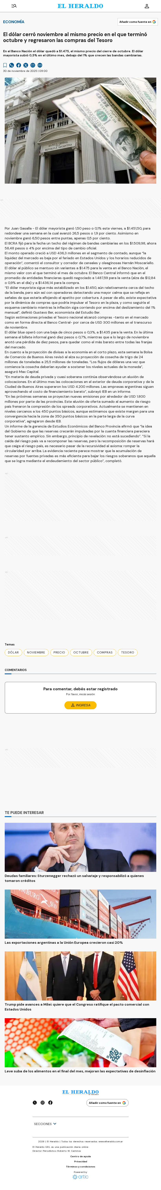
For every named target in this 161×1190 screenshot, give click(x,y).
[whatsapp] (11, 65)
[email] (32, 65)
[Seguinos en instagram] (42, 1103)
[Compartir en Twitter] (25, 65)
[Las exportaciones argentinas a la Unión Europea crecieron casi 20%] (80, 914)
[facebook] (18, 65)
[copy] (40, 65)
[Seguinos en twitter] (35, 1103)
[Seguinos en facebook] (50, 1103)
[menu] (14, 6)
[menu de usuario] (147, 6)
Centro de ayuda (80, 1156)
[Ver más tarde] (5, 65)
